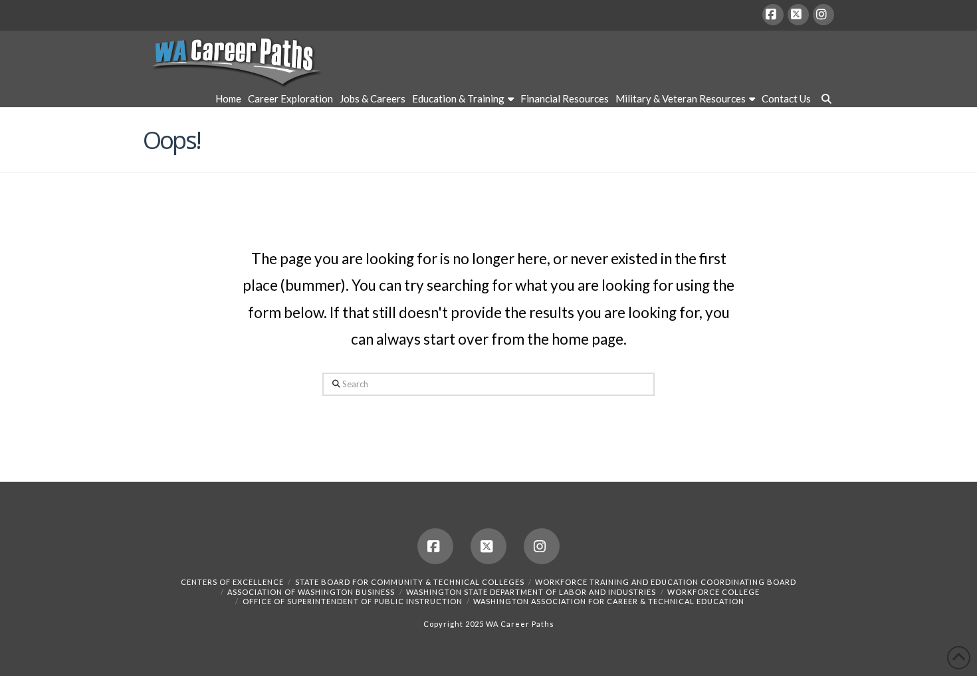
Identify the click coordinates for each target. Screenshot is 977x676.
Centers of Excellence (232, 582)
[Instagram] (823, 14)
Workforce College (713, 592)
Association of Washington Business (311, 592)
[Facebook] (773, 14)
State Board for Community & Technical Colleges (409, 582)
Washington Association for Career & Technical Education (608, 601)
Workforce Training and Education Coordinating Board (665, 582)
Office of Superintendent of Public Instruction (353, 601)
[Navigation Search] (824, 100)
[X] (798, 14)
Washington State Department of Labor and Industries (531, 592)
